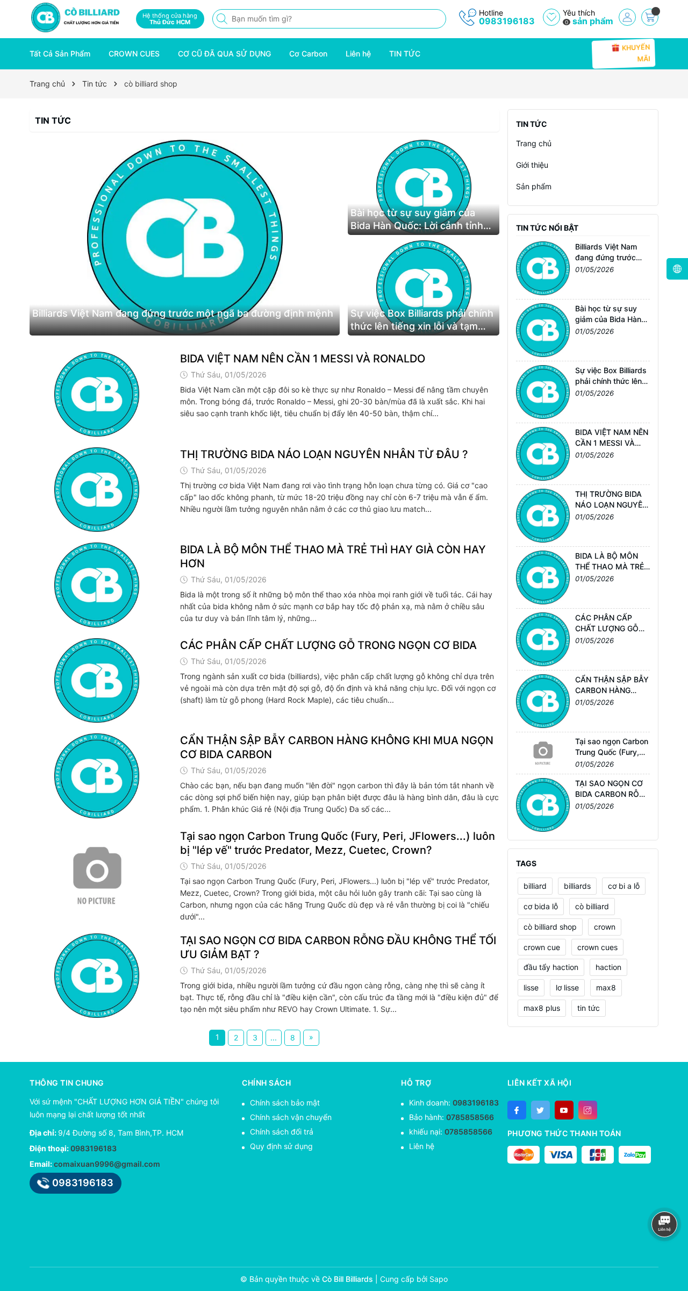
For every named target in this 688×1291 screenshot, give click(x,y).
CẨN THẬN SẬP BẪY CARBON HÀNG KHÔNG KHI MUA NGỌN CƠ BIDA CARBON (336, 747)
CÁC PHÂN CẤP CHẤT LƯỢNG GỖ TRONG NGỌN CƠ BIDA (328, 645)
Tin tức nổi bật (547, 227)
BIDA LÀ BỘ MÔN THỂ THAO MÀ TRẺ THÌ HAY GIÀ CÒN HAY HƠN (333, 556)
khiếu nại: (450, 1131)
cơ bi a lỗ (624, 885)
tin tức (588, 1007)
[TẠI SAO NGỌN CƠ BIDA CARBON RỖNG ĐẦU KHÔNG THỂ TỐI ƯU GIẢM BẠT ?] (97, 975)
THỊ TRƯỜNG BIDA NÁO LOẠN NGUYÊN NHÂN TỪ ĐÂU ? (324, 454)
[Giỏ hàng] (649, 17)
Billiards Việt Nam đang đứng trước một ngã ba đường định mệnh (182, 313)
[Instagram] (587, 1110)
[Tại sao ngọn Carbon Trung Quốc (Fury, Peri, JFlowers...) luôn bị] (97, 871)
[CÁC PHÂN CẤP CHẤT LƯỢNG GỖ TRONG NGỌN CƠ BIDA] (97, 680)
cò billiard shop (550, 926)
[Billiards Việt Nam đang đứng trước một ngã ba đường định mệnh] (185, 238)
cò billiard (592, 906)
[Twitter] (540, 1110)
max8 (606, 987)
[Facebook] (516, 1110)
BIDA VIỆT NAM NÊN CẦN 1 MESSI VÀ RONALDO (302, 358)
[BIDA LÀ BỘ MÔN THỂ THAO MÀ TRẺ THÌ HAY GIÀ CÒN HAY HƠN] (97, 585)
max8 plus (542, 1007)
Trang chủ (533, 143)
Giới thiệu (532, 164)
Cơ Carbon (308, 53)
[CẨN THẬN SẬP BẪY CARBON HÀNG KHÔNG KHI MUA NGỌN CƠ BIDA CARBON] (97, 775)
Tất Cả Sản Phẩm (60, 53)
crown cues (597, 947)
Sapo (438, 1278)
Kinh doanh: (454, 1102)
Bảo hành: (451, 1117)
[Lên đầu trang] (666, 1195)
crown (604, 926)
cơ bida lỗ (541, 906)
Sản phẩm (533, 186)
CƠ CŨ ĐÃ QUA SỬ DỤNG (224, 53)
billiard (535, 885)
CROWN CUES (134, 53)
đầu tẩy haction (551, 967)
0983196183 (507, 21)
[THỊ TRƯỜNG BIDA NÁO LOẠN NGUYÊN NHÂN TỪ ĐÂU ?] (97, 489)
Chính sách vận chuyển (291, 1117)
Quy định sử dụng (281, 1146)
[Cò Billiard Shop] (79, 17)
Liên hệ (358, 53)
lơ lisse (567, 987)
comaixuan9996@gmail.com (107, 1163)
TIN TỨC (404, 53)
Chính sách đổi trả (281, 1131)
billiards (577, 885)
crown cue (542, 947)
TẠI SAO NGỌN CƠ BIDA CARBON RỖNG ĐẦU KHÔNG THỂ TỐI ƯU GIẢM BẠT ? (338, 947)
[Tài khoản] (627, 17)
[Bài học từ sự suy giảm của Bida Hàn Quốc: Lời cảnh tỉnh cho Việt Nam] (423, 187)
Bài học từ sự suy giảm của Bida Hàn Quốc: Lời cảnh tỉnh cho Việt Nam (416, 219)
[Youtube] (564, 1110)
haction (608, 967)
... (273, 1037)
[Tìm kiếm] (223, 18)
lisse (531, 987)
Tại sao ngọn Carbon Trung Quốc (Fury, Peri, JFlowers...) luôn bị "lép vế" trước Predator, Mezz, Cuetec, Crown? (337, 843)
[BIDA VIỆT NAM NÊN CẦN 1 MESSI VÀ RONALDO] (97, 394)
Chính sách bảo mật (285, 1102)
